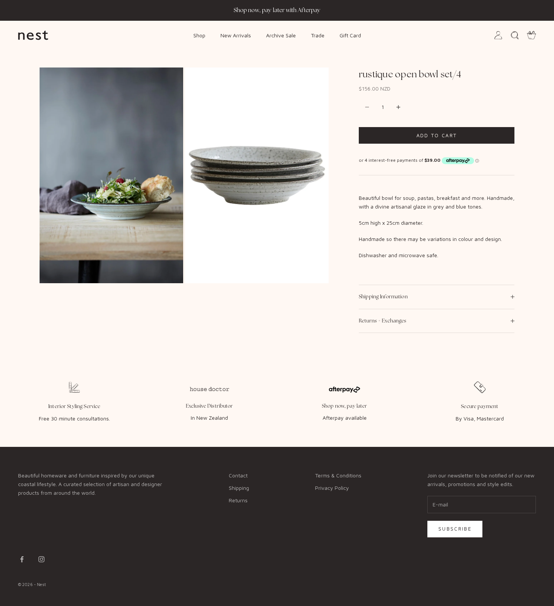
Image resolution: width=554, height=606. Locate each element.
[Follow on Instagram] (41, 559)
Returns (238, 500)
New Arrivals (235, 35)
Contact (238, 475)
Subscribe (454, 529)
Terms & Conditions (338, 475)
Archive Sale (281, 35)
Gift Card (350, 35)
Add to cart (436, 135)
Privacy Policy (332, 488)
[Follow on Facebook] (22, 559)
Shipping (239, 488)
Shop (199, 35)
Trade (317, 35)
